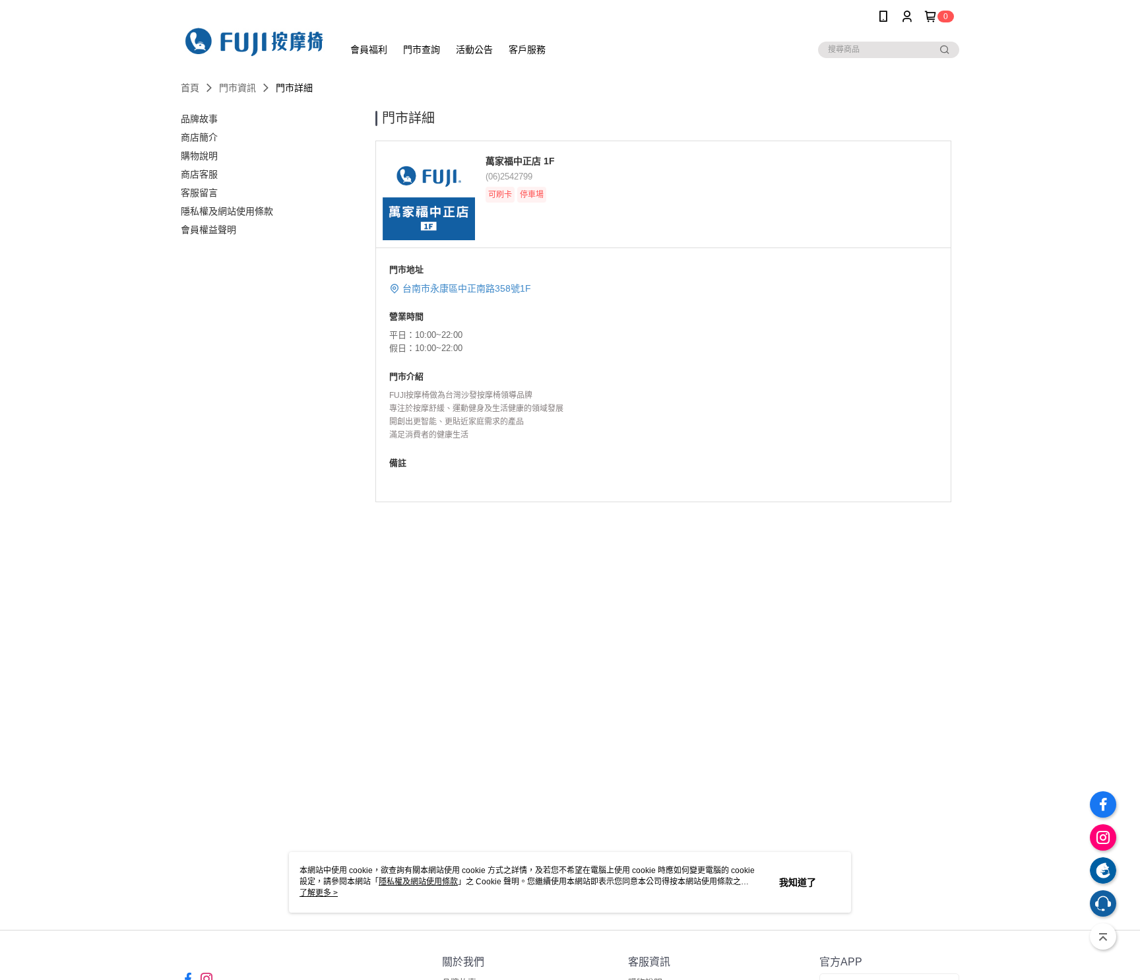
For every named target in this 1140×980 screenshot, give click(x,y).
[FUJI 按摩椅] (254, 34)
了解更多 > (319, 893)
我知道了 (797, 882)
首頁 (190, 87)
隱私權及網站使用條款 (418, 881)
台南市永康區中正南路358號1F (466, 288)
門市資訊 (237, 87)
